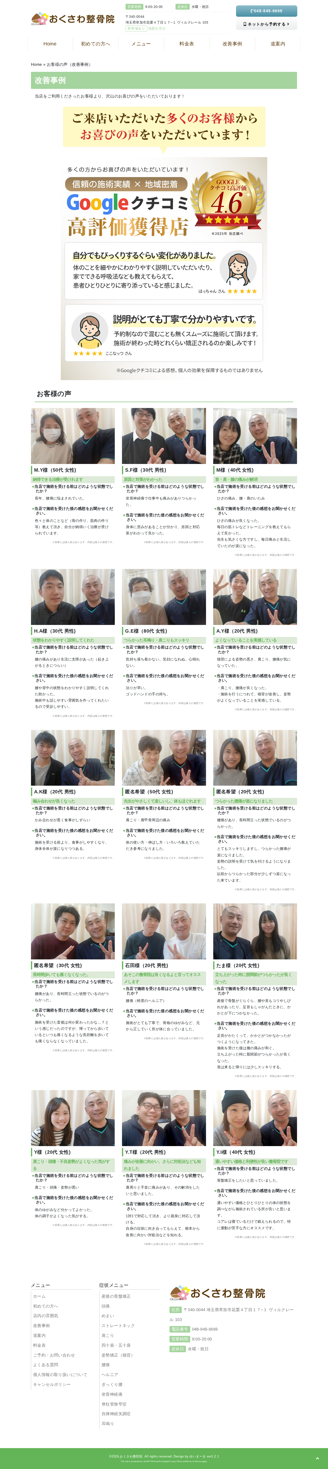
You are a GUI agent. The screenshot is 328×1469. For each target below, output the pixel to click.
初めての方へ (45, 1306)
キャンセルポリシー (52, 1384)
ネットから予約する (267, 24)
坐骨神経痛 (112, 1394)
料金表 (39, 1345)
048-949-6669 (268, 11)
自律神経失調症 (116, 1414)
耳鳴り (108, 1423)
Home (36, 64)
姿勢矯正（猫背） (118, 1355)
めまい (108, 1316)
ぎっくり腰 (112, 1384)
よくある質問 (45, 1365)
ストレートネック (118, 1325)
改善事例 (41, 1325)
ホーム (39, 1296)
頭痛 (106, 1306)
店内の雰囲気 (45, 1316)
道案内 (39, 1335)
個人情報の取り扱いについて (60, 1374)
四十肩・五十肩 (116, 1345)
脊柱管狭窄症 (114, 1404)
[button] (317, 1458)
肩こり (108, 1335)
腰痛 (106, 1365)
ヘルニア (110, 1374)
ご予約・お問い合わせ (54, 1355)
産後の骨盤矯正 (116, 1296)
